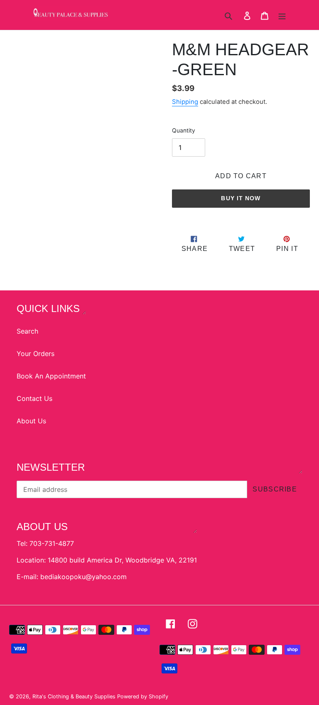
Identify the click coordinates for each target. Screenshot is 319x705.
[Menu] (282, 15)
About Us (31, 421)
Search (27, 331)
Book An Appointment (51, 376)
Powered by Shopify (142, 696)
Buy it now (240, 198)
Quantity (183, 130)
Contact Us (34, 398)
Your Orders (35, 353)
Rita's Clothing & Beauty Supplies (74, 696)
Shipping (185, 102)
